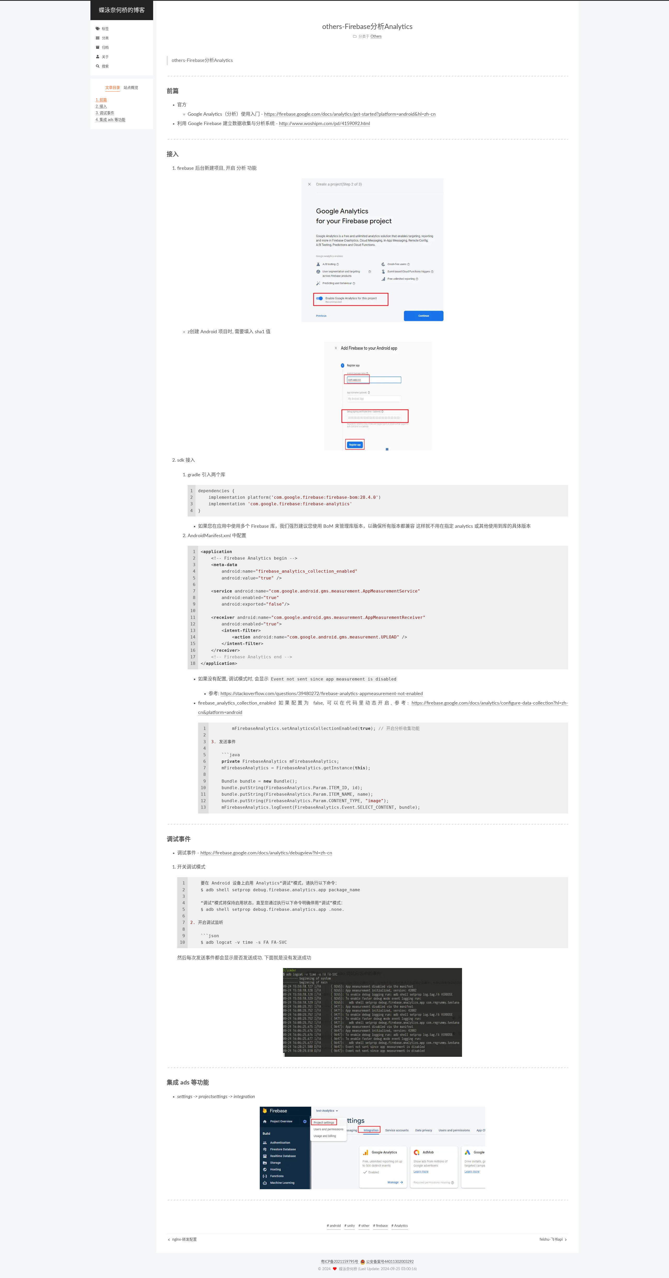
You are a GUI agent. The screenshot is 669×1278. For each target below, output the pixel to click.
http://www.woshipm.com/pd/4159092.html (324, 123)
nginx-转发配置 (184, 1239)
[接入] (565, 154)
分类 (105, 38)
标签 (105, 29)
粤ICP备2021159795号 (340, 1262)
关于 (105, 57)
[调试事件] (565, 839)
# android (334, 1226)
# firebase (380, 1226)
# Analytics (399, 1226)
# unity (349, 1226)
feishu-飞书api (552, 1239)
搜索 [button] (105, 66)
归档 (105, 47)
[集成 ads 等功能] (565, 1082)
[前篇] (565, 91)
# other (364, 1226)
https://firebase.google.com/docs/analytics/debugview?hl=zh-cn (266, 853)
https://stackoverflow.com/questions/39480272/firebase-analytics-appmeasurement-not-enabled (322, 693)
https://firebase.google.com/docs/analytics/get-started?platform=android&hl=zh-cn (350, 114)
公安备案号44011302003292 (390, 1262)
